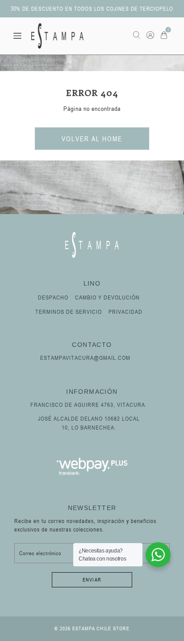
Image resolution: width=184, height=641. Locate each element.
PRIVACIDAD (125, 311)
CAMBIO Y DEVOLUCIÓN (107, 297)
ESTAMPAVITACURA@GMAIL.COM (85, 357)
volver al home (92, 138)
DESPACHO (53, 297)
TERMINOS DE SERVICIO (68, 311)
